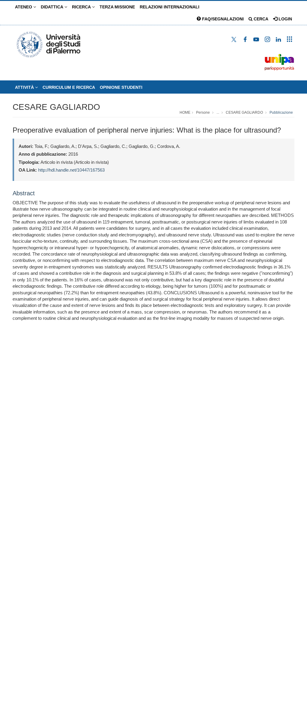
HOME (185, 112)
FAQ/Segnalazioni (222, 18)
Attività (25, 87)
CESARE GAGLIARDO (56, 107)
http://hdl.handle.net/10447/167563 (71, 169)
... (217, 112)
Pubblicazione (281, 112)
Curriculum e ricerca (69, 87)
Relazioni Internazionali (169, 6)
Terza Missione (117, 6)
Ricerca (82, 6)
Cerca (260, 18)
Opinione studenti (121, 87)
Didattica (52, 6)
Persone (203, 112)
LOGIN (284, 18)
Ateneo (24, 6)
